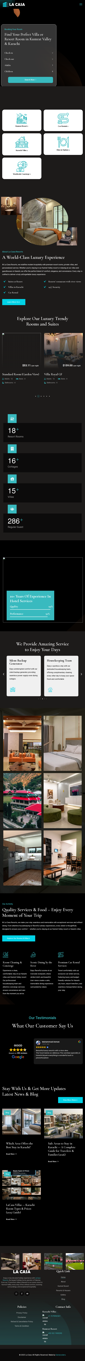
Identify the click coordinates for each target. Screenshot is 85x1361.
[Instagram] (16, 1293)
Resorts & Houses (63, 1290)
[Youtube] (27, 1293)
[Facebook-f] (22, 1293)
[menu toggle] (80, 4)
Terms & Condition (22, 1326)
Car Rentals (63, 126)
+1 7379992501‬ (54, 1316)
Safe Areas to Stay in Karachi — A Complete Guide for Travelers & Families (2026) (61, 1149)
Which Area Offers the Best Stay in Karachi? (19, 1145)
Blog (63, 1299)
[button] (35, 396)
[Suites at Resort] (4, 281)
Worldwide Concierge (21, 174)
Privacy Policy (21, 1313)
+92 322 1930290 (55, 1333)
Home (63, 1277)
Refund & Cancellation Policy (22, 1322)
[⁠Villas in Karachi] (4, 287)
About (63, 1282)
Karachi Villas (21, 150)
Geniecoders (61, 1355)
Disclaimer (22, 1317)
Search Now (30, 80)
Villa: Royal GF (11, 374)
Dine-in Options (63, 150)
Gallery (63, 1295)
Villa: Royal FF (53, 374)
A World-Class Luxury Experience (33, 257)
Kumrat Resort (21, 126)
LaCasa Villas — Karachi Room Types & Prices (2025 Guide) (20, 1208)
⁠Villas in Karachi (15, 287)
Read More (10, 1154)
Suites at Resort (15, 281)
